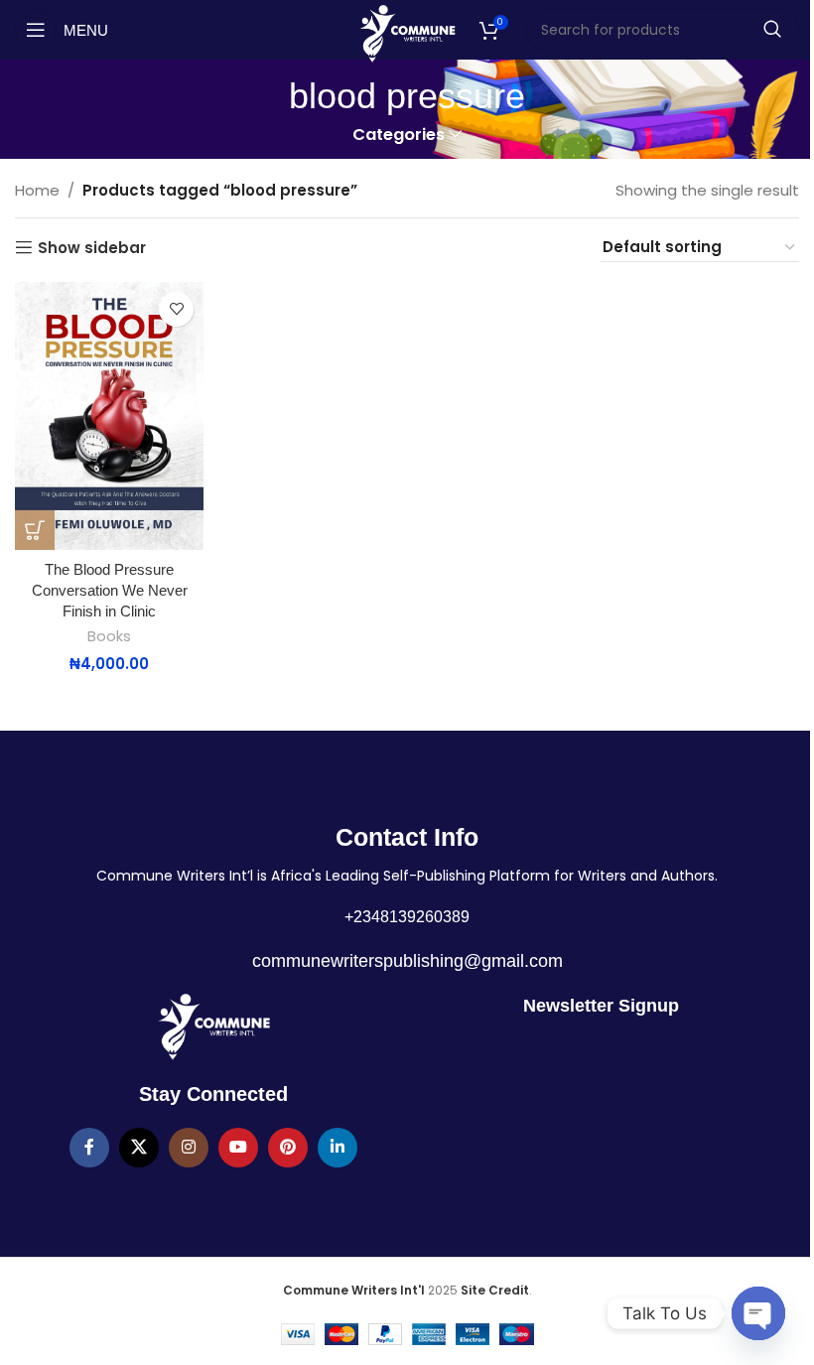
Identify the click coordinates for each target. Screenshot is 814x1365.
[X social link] (139, 1147)
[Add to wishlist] (176, 309)
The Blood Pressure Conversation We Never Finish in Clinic (110, 590)
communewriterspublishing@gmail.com (407, 961)
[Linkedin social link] (337, 1147)
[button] (35, 530)
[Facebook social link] (89, 1147)
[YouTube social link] (238, 1147)
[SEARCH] (772, 30)
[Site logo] (407, 32)
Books (109, 636)
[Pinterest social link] (288, 1147)
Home (37, 190)
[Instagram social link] (188, 1147)
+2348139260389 (407, 916)
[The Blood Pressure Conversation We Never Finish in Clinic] (109, 416)
